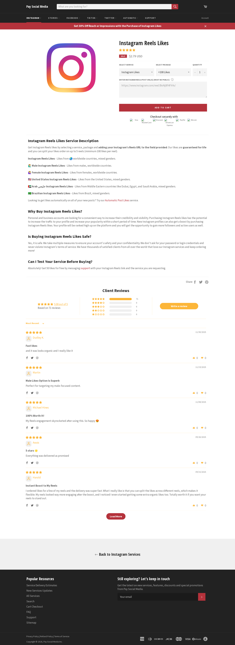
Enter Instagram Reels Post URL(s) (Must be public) (144, 80)
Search (30, 601)
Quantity (197, 65)
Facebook (73, 17)
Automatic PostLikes (117, 200)
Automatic (130, 17)
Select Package (163, 65)
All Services (33, 596)
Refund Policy (46, 636)
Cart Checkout (34, 606)
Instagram (33, 17)
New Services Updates (39, 590)
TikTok (91, 17)
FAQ (28, 612)
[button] (127, 50)
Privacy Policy (32, 636)
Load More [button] (116, 516)
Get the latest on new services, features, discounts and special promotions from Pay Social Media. (160, 587)
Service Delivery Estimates (41, 585)
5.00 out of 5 (61, 304)
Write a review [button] (179, 306)
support (85, 268)
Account (205, 18)
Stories (53, 17)
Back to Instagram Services (119, 554)
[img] (34, 332)
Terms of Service (61, 636)
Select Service (126, 65)
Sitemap (31, 622)
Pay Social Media (37, 6)
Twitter (109, 17)
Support (150, 17)
